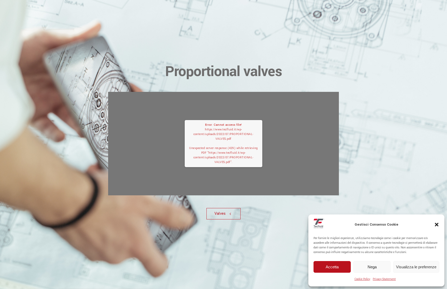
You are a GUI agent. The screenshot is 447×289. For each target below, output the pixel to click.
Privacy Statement (384, 279)
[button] (436, 224)
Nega (372, 267)
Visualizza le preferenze (416, 267)
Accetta (332, 267)
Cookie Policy (362, 279)
